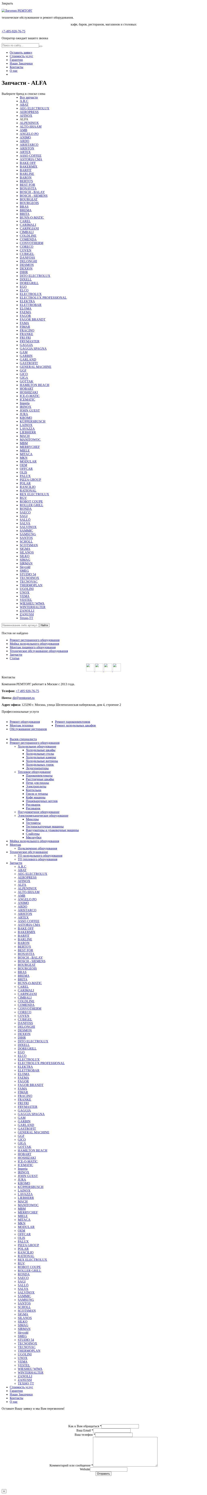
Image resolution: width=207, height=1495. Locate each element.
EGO (23, 286)
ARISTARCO (29, 144)
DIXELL (26, 279)
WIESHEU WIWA (32, 603)
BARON (26, 177)
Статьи (14, 658)
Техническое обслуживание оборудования (39, 651)
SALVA (25, 523)
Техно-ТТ (26, 618)
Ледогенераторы (37, 768)
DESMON (27, 265)
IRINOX (25, 407)
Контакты (16, 67)
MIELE (25, 450)
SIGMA (25, 549)
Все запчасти (29, 97)
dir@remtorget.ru (24, 698)
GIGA (24, 377)
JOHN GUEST (30, 410)
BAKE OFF (28, 163)
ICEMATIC (27, 399)
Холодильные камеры (41, 757)
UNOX (25, 592)
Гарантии (16, 59)
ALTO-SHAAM (30, 126)
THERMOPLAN (31, 585)
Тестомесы (33, 823)
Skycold (25, 567)
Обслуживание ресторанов (28, 729)
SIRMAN (26, 563)
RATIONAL (28, 490)
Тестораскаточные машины (45, 826)
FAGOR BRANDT (32, 319)
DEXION (26, 268)
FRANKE (26, 334)
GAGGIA (26, 345)
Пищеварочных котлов (42, 801)
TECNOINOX (29, 578)
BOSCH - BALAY (32, 192)
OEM (23, 465)
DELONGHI (28, 261)
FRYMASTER (29, 341)
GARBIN (26, 356)
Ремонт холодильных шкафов (75, 725)
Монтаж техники (21, 725)
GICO (24, 374)
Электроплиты (36, 786)
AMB (23, 130)
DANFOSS (27, 257)
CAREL (25, 221)
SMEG (24, 570)
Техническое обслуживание (29, 852)
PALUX (25, 476)
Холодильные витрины (42, 761)
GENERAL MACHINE (35, 366)
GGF (23, 370)
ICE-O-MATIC (30, 396)
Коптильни (33, 790)
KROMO (26, 417)
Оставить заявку (21, 52)
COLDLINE (28, 235)
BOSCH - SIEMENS (34, 195)
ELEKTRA (27, 301)
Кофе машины (35, 797)
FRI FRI (25, 337)
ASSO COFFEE (30, 155)
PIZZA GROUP (30, 479)
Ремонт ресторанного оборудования (34, 640)
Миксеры (32, 819)
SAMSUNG (28, 534)
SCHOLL (26, 541)
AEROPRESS (29, 112)
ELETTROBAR (30, 305)
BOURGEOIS (29, 203)
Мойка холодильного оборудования (34, 643)
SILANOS (27, 552)
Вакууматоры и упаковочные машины (52, 830)
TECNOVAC (29, 581)
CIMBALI (27, 232)
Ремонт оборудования (25, 721)
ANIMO (25, 137)
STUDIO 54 (28, 574)
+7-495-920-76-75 (13, 31)
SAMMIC (26, 530)
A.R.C (24, 101)
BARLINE (27, 174)
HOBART (26, 388)
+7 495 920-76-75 (27, 691)
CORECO (26, 246)
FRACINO (27, 330)
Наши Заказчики (21, 63)
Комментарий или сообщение (71, 1465)
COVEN (25, 250)
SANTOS (26, 538)
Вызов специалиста (23, 739)
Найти (44, 625)
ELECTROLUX (31, 294)
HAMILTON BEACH (34, 385)
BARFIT (26, 170)
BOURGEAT (29, 199)
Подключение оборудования (37, 848)
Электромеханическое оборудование (43, 815)
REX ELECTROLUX (34, 494)
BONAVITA (28, 188)
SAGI (23, 516)
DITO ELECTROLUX (35, 275)
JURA (24, 414)
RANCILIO (28, 487)
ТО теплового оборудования (37, 859)
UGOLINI (27, 589)
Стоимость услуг (21, 56)
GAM (23, 352)
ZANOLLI (27, 610)
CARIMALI (28, 225)
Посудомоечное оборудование (38, 812)
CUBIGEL (27, 254)
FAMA (24, 323)
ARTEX (25, 152)
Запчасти (16, 654)
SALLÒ (25, 519)
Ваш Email (84, 1430)
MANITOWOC (30, 439)
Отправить (103, 1473)
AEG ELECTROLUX (34, 108)
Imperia (25, 403)
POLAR (25, 483)
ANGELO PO (29, 134)
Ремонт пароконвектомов (72, 721)
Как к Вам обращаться (84, 1426)
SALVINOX (28, 527)
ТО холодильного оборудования (40, 855)
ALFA (22, 884)
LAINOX (26, 425)
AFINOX (26, 115)
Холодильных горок (40, 764)
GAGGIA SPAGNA (33, 348)
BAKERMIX (28, 166)
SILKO (25, 556)
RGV (23, 498)
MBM (24, 443)
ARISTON (27, 148)
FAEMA (25, 312)
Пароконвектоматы (39, 775)
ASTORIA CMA (31, 159)
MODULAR (28, 461)
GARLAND (28, 359)
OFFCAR (26, 468)
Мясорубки (33, 837)
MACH (25, 436)
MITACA (26, 454)
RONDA (26, 508)
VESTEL (26, 599)
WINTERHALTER (32, 607)
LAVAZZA (27, 428)
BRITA (25, 214)
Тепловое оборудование (34, 772)
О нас (14, 70)
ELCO (24, 290)
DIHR (24, 272)
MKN (23, 458)
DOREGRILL (29, 283)
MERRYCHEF (30, 447)
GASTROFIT (29, 363)
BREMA (26, 210)
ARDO (24, 141)
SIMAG (25, 559)
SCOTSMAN (29, 545)
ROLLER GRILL (31, 505)
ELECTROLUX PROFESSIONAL (43, 297)
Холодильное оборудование (37, 746)
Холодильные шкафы (40, 750)
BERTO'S (26, 181)
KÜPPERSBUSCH (32, 421)
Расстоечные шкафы (40, 779)
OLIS (23, 472)
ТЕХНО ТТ (26, 1383)
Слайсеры (33, 833)
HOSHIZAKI (29, 392)
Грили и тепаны (37, 793)
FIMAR (25, 326)
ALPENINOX (29, 123)
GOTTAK (26, 381)
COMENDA (28, 239)
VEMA (25, 596)
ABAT (24, 104)
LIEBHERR (28, 432)
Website (85, 1469)
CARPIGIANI (29, 228)
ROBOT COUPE (31, 501)
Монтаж (15, 844)
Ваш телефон (85, 1434)
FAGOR (25, 316)
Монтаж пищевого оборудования (33, 647)
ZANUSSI (27, 614)
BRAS (24, 206)
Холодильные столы (40, 753)
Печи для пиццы (37, 783)
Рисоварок (33, 804)
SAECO (25, 512)
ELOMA (26, 308)
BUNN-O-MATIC (32, 217)
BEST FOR (27, 184)
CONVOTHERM (31, 243)
